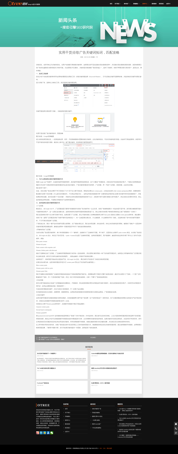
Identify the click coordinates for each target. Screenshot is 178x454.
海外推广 (126, 3)
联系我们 (161, 3)
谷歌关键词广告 (96, 408)
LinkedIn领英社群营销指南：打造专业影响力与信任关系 (107, 353)
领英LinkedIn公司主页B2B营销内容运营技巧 (104, 368)
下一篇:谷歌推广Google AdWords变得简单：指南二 (50, 339)
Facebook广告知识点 (43, 383)
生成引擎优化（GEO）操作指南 (100, 383)
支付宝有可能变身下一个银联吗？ (47, 353)
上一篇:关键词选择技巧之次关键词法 (46, 337)
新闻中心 (144, 3)
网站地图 (109, 448)
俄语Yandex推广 (96, 424)
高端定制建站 (96, 412)
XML (104, 448)
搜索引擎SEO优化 (97, 416)
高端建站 (135, 3)
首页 (111, 3)
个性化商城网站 (96, 428)
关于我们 (117, 3)
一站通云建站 (96, 420)
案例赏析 (154, 3)
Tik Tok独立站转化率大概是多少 (46, 368)
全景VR (168, 3)
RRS (101, 448)
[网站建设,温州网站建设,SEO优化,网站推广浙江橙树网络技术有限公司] (24, 3)
